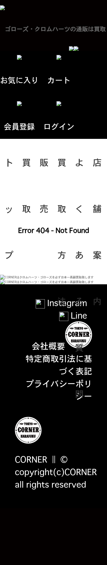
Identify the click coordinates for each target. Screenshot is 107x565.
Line (77, 315)
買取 (26, 170)
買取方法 (61, 170)
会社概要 (48, 345)
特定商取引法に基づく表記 (59, 364)
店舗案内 (97, 170)
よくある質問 (79, 170)
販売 (44, 170)
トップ (8, 170)
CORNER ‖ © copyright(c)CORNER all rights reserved (56, 471)
